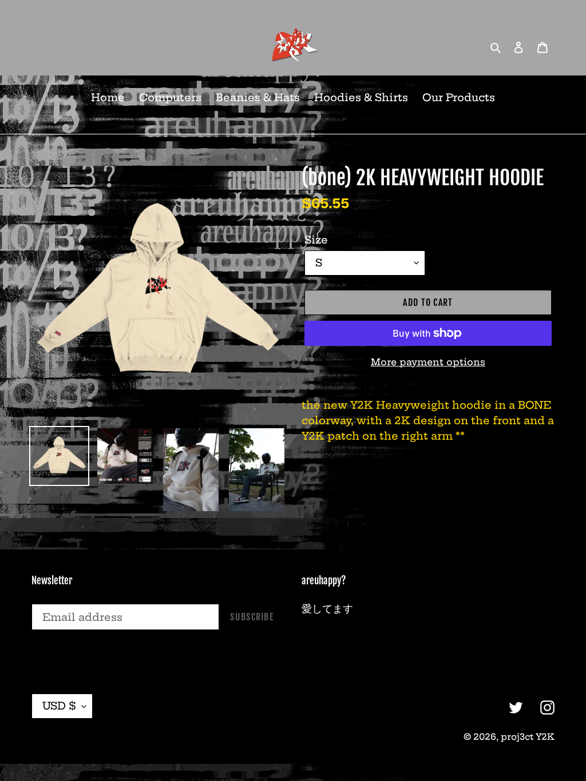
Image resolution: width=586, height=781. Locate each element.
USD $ (59, 705)
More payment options (428, 362)
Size (316, 239)
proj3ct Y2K (528, 736)
